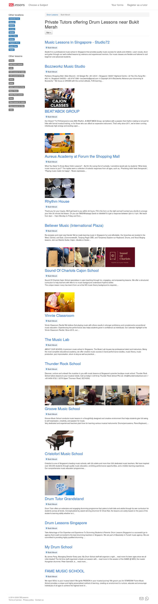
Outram (11, 32)
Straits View (13, 46)
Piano (11, 98)
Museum (12, 22)
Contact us (39, 600)
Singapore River (14, 43)
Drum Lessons (52, 14)
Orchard (11, 29)
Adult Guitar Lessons (15, 64)
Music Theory (13, 91)
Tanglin (11, 50)
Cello (11, 68)
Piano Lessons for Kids (16, 106)
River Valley (13, 36)
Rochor (11, 39)
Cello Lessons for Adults (17, 72)
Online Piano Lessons (16, 95)
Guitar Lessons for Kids (16, 87)
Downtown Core (14, 19)
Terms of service (15, 600)
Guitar (11, 83)
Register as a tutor (137, 5)
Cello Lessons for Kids (16, 76)
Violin (11, 110)
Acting (11, 60)
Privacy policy (28, 600)
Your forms (117, 5)
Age (48, 32)
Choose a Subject (38, 5)
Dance (11, 79)
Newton (11, 25)
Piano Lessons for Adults (17, 102)
